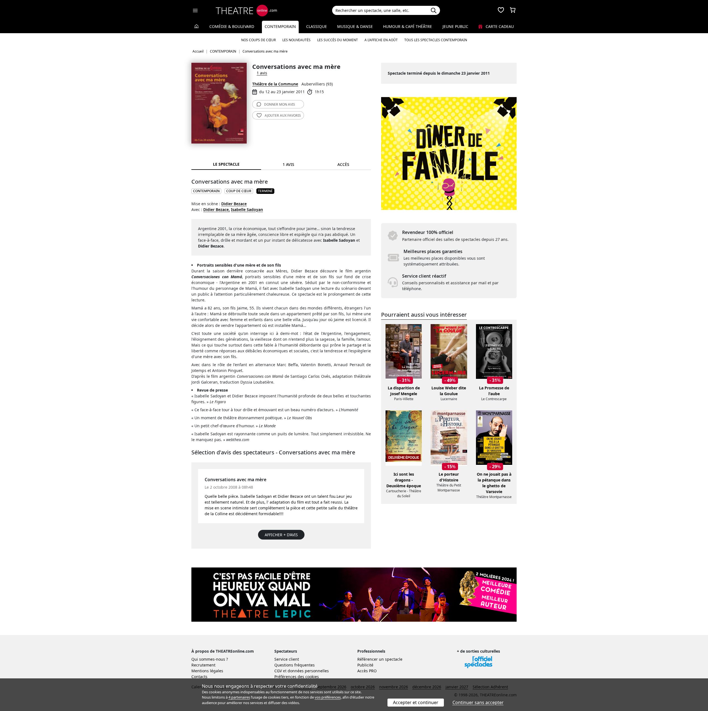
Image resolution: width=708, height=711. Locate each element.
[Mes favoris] (501, 10)
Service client (286, 659)
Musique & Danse (355, 26)
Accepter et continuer (415, 702)
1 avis (262, 72)
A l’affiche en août (381, 40)
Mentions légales (207, 670)
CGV (278, 670)
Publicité (365, 665)
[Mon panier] (513, 10)
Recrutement (203, 665)
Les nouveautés (296, 40)
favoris (283, 115)
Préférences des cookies (296, 676)
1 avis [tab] (288, 164)
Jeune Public (455, 26)
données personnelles (308, 670)
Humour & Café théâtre (407, 26)
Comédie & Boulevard (231, 26)
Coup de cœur (238, 191)
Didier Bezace (234, 203)
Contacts (199, 676)
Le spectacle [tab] (226, 164)
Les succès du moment (337, 40)
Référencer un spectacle (379, 659)
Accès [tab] (343, 164)
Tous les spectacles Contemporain (435, 40)
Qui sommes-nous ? (209, 659)
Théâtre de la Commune (275, 84)
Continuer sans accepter (478, 702)
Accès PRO (367, 670)
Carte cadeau (499, 26)
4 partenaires (239, 697)
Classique (316, 26)
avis (279, 104)
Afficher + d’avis (281, 534)
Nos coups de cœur (258, 40)
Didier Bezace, (216, 209)
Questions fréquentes (294, 665)
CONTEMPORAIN (206, 191)
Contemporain (280, 26)
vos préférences (328, 697)
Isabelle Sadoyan (247, 209)
